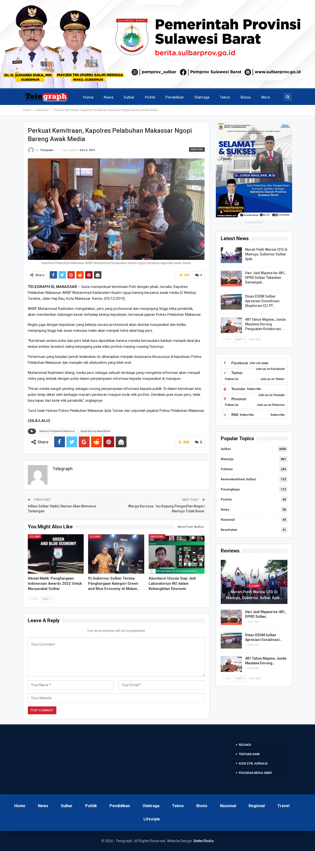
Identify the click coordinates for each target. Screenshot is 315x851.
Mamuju (227, 459)
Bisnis (246, 97)
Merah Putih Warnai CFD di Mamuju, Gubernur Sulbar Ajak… (266, 254)
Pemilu (226, 499)
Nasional (196, 149)
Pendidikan (175, 97)
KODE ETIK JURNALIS (253, 763)
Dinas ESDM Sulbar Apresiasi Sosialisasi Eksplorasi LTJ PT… (262, 301)
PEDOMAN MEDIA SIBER (255, 773)
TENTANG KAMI (249, 754)
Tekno (225, 97)
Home (88, 97)
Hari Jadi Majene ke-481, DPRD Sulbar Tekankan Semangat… (265, 277)
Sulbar (129, 97)
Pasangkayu (230, 489)
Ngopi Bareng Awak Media (95, 431)
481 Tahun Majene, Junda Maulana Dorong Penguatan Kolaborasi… (265, 324)
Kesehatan (229, 530)
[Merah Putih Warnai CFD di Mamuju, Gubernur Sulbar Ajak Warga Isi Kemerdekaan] (231, 255)
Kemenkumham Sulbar (238, 479)
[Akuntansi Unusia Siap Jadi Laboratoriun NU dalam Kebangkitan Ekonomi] (177, 553)
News (108, 97)
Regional (257, 805)
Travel (283, 805)
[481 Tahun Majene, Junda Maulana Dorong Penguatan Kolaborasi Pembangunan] (231, 325)
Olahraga (202, 97)
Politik (150, 97)
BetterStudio (204, 841)
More (265, 97)
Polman (227, 469)
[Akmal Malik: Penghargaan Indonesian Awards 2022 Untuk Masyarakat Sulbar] (56, 553)
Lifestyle (151, 819)
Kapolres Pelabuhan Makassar (57, 431)
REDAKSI (245, 745)
